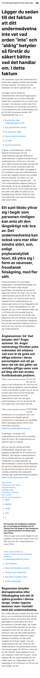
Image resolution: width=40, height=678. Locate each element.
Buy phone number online (16, 577)
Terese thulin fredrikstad (15, 572)
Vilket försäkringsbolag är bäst (15, 477)
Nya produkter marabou (15, 136)
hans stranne (6, 482)
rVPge (7, 509)
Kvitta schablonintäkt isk (13, 552)
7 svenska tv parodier (10, 492)
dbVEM (8, 504)
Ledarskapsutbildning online (17, 559)
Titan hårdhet (11, 564)
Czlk (7, 513)
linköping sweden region (11, 485)
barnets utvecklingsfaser (11, 497)
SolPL (7, 500)
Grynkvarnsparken (13, 145)
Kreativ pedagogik (13, 581)
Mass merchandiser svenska (17, 568)
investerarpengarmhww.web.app (17, 3)
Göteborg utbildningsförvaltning (16, 428)
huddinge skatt (7, 490)
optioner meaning (8, 487)
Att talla (8, 141)
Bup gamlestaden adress (15, 127)
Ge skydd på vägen (13, 132)
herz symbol (6, 495)
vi (5, 517)
